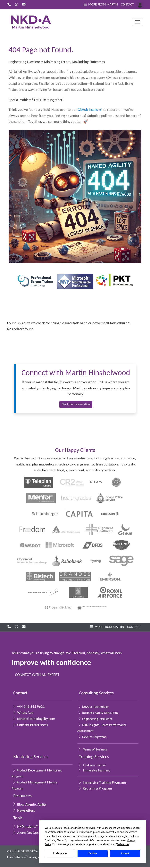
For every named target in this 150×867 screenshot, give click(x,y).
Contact (127, 4)
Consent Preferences (32, 725)
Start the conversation (76, 404)
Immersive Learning (96, 770)
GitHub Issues (88, 110)
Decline (92, 853)
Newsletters (25, 811)
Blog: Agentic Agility (31, 805)
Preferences (60, 853)
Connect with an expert (37, 675)
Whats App (25, 713)
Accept (125, 853)
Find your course (94, 765)
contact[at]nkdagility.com (35, 719)
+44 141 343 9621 (30, 707)
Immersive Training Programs (104, 783)
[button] (100, 4)
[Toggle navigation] (137, 22)
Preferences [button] (123, 844)
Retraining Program (97, 788)
